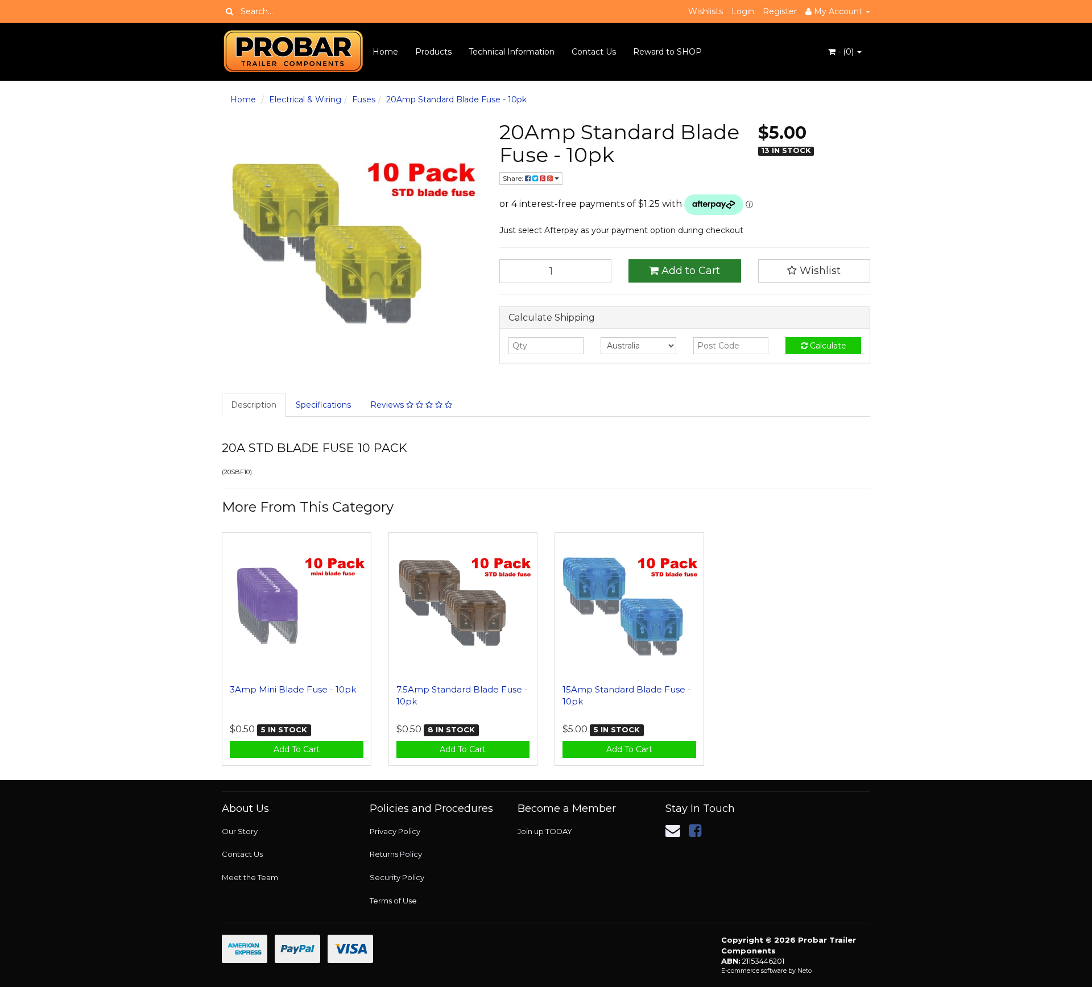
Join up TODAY (545, 831)
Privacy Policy (395, 831)
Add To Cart (297, 749)
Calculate (827, 346)
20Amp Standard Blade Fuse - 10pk (456, 99)
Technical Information (512, 52)
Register (780, 11)
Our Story (240, 831)
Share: (514, 178)
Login (742, 11)
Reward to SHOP (667, 52)
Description (253, 405)
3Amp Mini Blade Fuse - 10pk (293, 689)
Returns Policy (396, 854)
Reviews (388, 405)
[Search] (229, 11)
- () (845, 52)
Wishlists (705, 11)
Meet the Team (250, 877)
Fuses (363, 99)
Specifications (323, 405)
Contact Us (594, 52)
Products (433, 52)
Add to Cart (689, 270)
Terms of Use (393, 900)
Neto (804, 970)
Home (385, 52)
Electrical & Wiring (305, 99)
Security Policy (397, 877)
